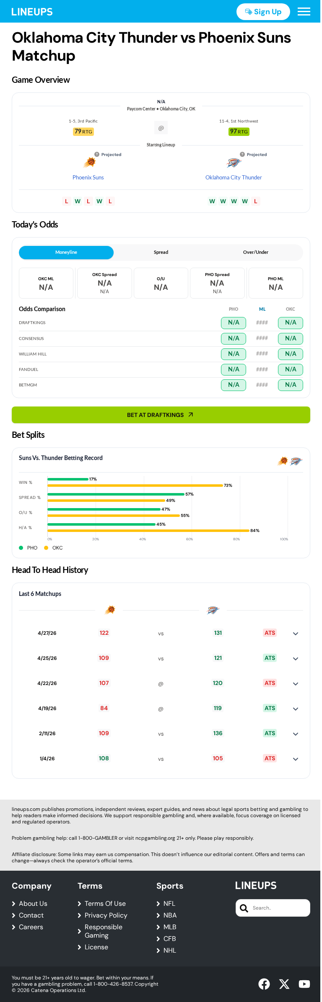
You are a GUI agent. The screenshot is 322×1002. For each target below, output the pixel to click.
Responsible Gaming (103, 931)
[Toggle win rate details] (295, 633)
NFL (169, 904)
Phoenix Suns (88, 178)
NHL (170, 950)
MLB (170, 927)
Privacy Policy (106, 915)
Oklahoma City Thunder (233, 178)
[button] (304, 11)
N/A (233, 323)
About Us (33, 904)
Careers (31, 927)
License (96, 947)
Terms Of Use (105, 904)
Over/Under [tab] (255, 252)
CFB (170, 939)
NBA (170, 915)
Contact (31, 915)
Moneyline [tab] (66, 252)
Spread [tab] (161, 252)
